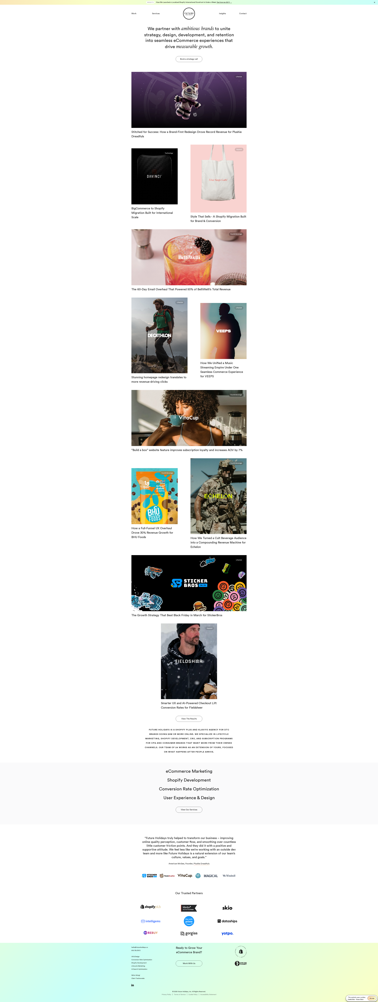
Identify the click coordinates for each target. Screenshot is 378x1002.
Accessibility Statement (208, 990)
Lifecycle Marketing (138, 962)
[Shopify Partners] (241, 948)
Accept (372, 998)
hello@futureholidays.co (139, 943)
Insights (222, 14)
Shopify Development (139, 959)
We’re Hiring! (135, 971)
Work (133, 14)
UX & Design (135, 953)
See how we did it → (224, 2)
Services (156, 14)
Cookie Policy (351, 999)
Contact (243, 14)
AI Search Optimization (139, 965)
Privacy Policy (360, 999)
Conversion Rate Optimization (141, 956)
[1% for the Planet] (241, 960)
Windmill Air (209, 860)
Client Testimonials (138, 974)
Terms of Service (180, 990)
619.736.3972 (135, 946)
